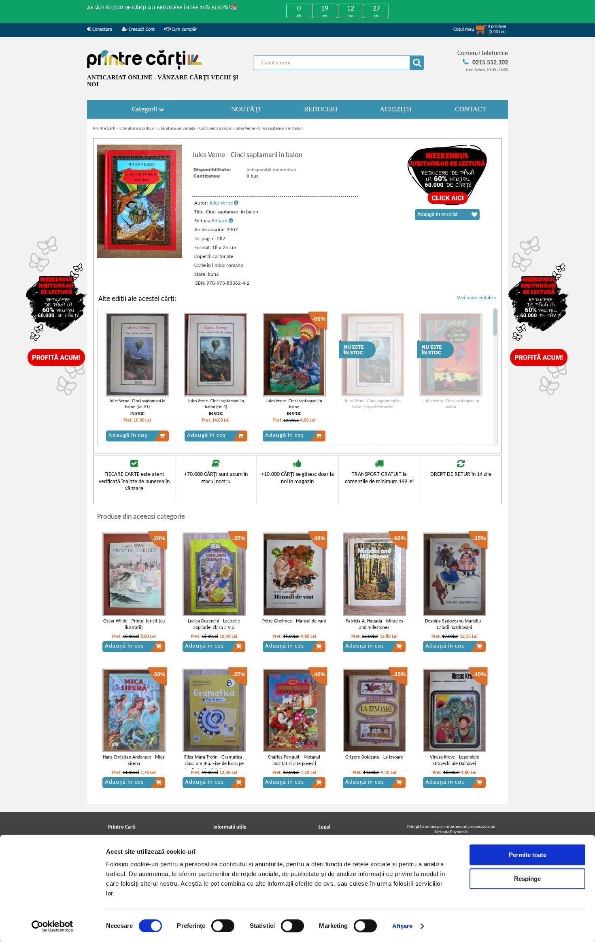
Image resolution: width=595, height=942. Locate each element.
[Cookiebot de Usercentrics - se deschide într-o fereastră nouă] (52, 926)
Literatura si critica (136, 128)
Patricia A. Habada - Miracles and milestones (374, 625)
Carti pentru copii (215, 128)
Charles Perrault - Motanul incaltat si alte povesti (294, 761)
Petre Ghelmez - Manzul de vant (294, 621)
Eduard (220, 221)
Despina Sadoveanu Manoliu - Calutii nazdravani (454, 625)
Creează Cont (141, 29)
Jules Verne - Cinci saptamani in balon (269, 128)
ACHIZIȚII (396, 109)
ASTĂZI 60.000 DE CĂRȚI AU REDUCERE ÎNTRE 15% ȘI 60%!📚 (162, 8)
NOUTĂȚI (246, 109)
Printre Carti (104, 128)
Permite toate (527, 854)
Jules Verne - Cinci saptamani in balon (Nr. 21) (137, 404)
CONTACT (470, 109)
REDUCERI (321, 109)
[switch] (222, 925)
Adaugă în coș (127, 436)
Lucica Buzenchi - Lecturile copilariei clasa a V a (214, 625)
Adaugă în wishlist (437, 214)
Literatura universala (176, 128)
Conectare (101, 29)
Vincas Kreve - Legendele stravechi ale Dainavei (454, 761)
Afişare (402, 926)
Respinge (527, 878)
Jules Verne (221, 203)
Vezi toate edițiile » (477, 298)
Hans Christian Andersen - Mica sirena (134, 761)
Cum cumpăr (183, 29)
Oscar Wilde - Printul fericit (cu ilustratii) (134, 625)
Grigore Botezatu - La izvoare (374, 757)
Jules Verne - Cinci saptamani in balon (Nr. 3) (216, 404)
